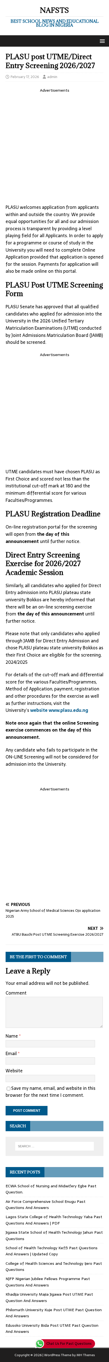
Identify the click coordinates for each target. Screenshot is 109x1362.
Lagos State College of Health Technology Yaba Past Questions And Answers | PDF (54, 1220)
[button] (101, 41)
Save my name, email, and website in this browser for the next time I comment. (50, 1092)
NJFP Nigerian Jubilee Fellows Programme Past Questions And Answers (48, 1282)
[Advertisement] (54, 147)
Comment (16, 993)
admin (52, 77)
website (39, 710)
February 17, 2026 (25, 77)
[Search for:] (55, 1146)
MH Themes (86, 1355)
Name (12, 1036)
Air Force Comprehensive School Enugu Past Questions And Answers (46, 1204)
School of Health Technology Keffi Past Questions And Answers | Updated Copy (52, 1251)
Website (14, 1070)
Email (12, 1053)
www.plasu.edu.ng (68, 710)
